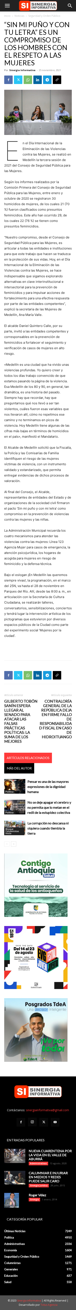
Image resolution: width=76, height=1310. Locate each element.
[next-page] (13, 844)
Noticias (19, 16)
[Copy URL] (57, 80)
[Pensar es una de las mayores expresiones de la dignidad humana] (14, 786)
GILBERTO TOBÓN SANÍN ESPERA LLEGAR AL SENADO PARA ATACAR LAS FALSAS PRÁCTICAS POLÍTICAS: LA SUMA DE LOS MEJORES (20, 721)
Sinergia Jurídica (39, 1185)
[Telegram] (47, 80)
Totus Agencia (49, 1305)
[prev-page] (7, 844)
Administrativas (38, 1163)
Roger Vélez (37, 1195)
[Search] (70, 5)
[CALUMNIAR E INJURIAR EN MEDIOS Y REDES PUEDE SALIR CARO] (14, 1177)
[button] (7, 5)
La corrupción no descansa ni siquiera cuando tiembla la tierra (48, 828)
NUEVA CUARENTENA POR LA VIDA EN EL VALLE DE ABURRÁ (50, 1155)
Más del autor (19, 768)
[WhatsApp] (28, 80)
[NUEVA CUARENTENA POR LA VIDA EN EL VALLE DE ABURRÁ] (14, 1156)
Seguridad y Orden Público (44, 16)
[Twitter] (18, 80)
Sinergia (34, 1199)
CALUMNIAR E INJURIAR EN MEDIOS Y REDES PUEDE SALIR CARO (48, 1177)
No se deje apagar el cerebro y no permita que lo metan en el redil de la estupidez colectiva (49, 807)
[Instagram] (32, 1122)
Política (9, 791)
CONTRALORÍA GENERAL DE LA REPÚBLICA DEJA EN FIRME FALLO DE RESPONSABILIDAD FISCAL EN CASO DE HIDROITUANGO (55, 719)
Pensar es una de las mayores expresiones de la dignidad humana (48, 786)
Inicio (7, 16)
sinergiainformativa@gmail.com (47, 1110)
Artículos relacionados (28, 758)
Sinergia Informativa (22, 70)
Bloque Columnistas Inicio (12, 831)
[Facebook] (8, 80)
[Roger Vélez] (11, 1200)
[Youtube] (55, 1122)
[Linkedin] (37, 80)
